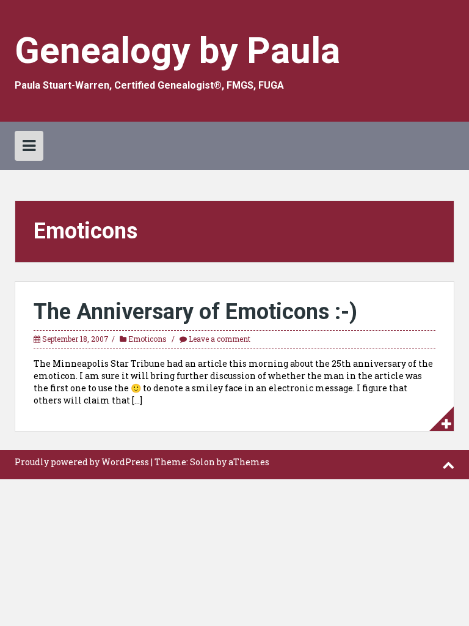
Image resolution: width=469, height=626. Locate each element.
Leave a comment (219, 339)
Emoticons (147, 339)
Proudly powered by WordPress (82, 462)
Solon (202, 462)
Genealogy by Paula (177, 50)
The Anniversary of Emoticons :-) (195, 312)
